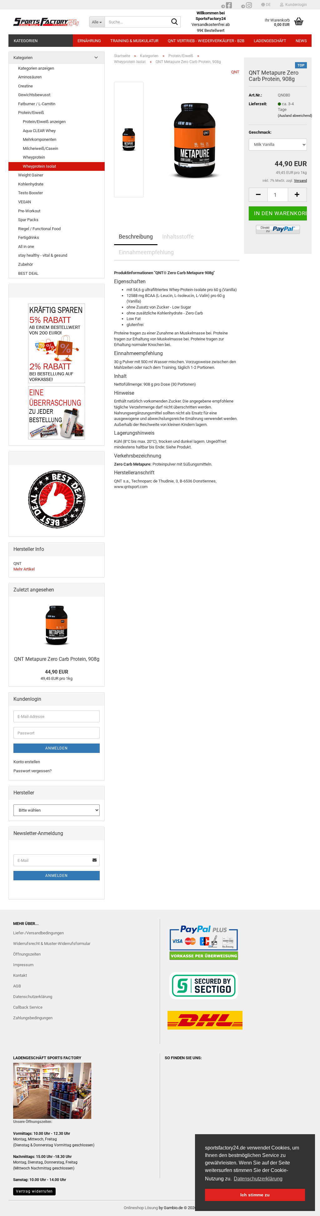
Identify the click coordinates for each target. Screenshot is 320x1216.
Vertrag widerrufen (34, 1191)
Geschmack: (260, 132)
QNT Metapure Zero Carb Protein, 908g (56, 659)
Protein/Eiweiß (31, 112)
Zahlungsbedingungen (32, 1018)
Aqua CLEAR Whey (39, 130)
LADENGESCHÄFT (270, 40)
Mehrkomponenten (39, 139)
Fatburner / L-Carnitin (36, 103)
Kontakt (20, 975)
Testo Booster (30, 192)
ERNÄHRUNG (89, 40)
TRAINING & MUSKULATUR (134, 40)
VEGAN (24, 202)
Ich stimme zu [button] (255, 1194)
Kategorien (26, 40)
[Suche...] (175, 22)
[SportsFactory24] (46, 21)
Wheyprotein (34, 157)
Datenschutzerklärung (32, 996)
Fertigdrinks (28, 237)
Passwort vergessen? (32, 771)
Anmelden (56, 748)
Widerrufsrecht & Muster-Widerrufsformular (51, 943)
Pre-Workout (29, 211)
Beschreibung (136, 236)
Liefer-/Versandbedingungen (38, 933)
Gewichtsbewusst (34, 94)
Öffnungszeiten (27, 954)
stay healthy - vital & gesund (42, 255)
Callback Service (27, 1007)
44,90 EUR (56, 672)
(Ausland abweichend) (295, 116)
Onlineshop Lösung (141, 1207)
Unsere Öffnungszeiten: (32, 1122)
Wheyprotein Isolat (39, 166)
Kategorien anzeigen (36, 68)
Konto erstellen (26, 761)
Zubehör (25, 264)
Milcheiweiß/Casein (40, 148)
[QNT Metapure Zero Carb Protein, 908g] (194, 139)
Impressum (23, 964)
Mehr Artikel (24, 569)
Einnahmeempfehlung (146, 252)
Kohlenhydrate (30, 184)
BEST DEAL (28, 273)
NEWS (301, 40)
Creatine (25, 86)
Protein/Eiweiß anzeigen (44, 121)
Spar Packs (28, 219)
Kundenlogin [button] (295, 4)
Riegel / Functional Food (39, 228)
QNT (235, 72)
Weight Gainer (30, 175)
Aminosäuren (30, 77)
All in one (26, 246)
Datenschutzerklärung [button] (258, 1178)
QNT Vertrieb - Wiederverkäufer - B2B (206, 40)
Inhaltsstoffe (178, 236)
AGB (17, 986)
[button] (266, 4)
